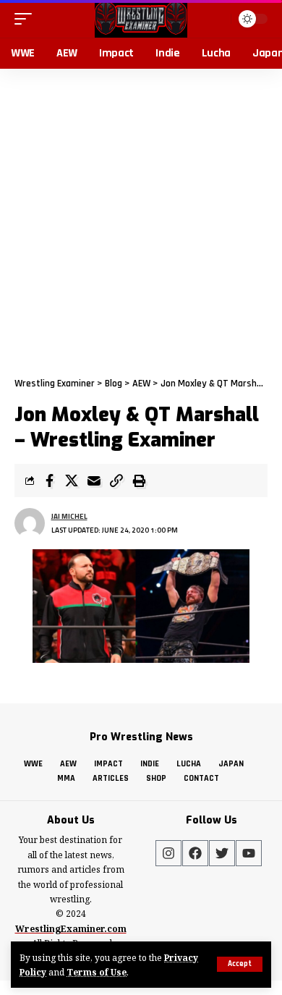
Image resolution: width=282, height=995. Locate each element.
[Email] (94, 480)
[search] (218, 18)
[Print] (139, 480)
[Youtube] (249, 853)
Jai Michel (69, 516)
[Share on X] (71, 480)
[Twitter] (222, 853)
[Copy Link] (116, 480)
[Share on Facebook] (49, 480)
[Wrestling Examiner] (141, 19)
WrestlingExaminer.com (71, 929)
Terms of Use (97, 972)
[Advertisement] (141, 217)
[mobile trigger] (26, 19)
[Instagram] (168, 853)
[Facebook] (195, 853)
